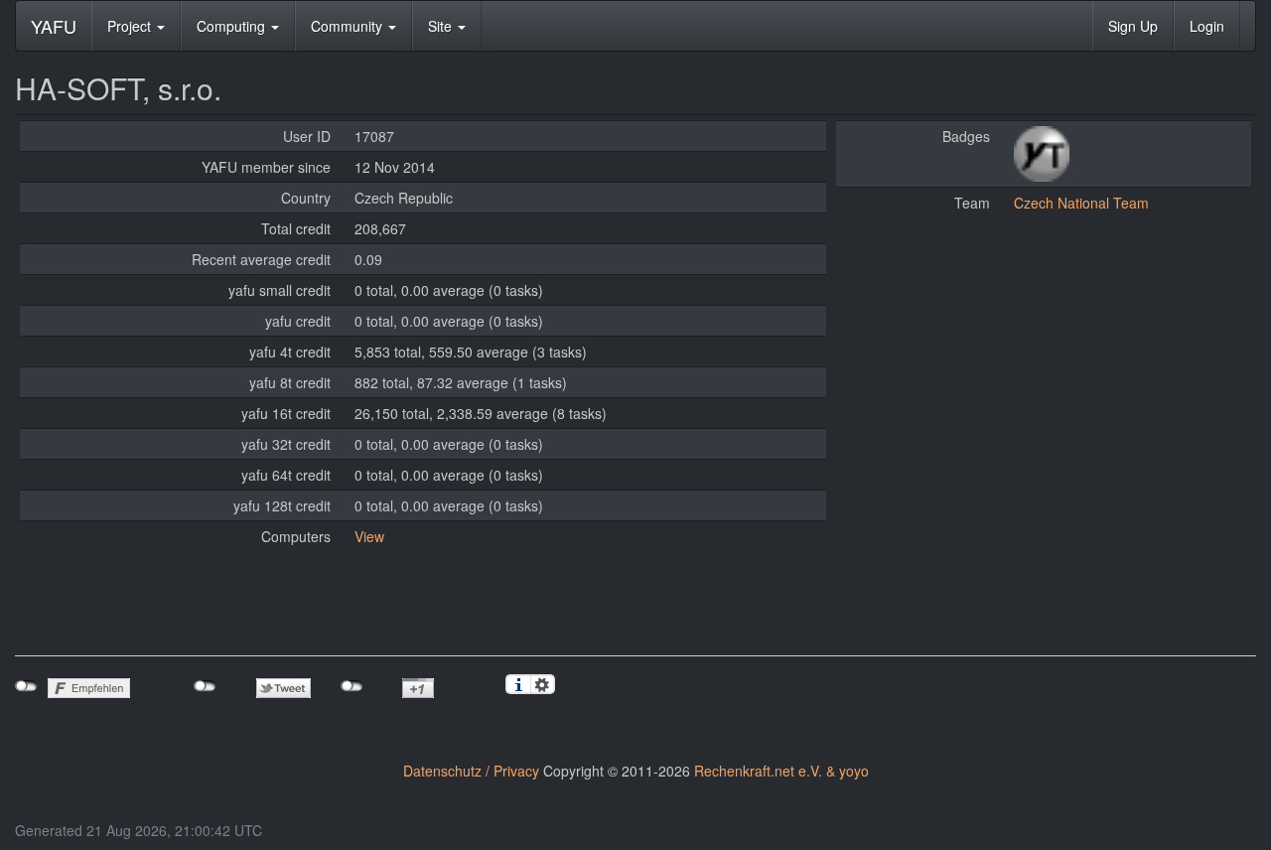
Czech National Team (1081, 202)
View (369, 536)
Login (1207, 26)
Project (131, 26)
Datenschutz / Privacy (471, 770)
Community (348, 26)
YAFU (53, 26)
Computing (233, 26)
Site (442, 26)
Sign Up (1133, 26)
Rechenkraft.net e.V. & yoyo (781, 770)
